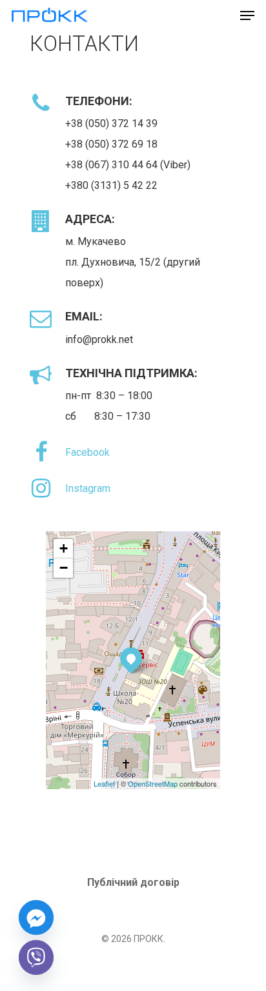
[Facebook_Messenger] (36, 917)
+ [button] (63, 548)
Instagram (87, 488)
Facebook (87, 452)
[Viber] (36, 957)
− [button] (63, 568)
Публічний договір (133, 882)
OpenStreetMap (153, 783)
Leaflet (104, 783)
